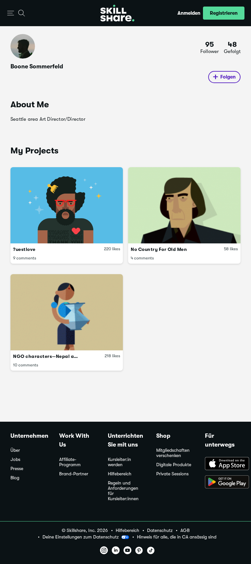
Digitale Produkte (173, 464)
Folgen (228, 77)
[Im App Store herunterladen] (223, 464)
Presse (16, 468)
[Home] (117, 13)
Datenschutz (160, 530)
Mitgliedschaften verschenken (173, 453)
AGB (185, 530)
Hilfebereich (119, 473)
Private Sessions (172, 473)
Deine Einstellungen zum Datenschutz (80, 536)
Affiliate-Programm (70, 462)
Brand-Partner (73, 473)
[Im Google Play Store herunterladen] (223, 482)
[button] (11, 13)
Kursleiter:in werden (119, 462)
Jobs (15, 459)
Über (15, 450)
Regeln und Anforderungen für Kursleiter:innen (123, 491)
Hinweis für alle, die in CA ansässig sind (176, 537)
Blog (14, 477)
